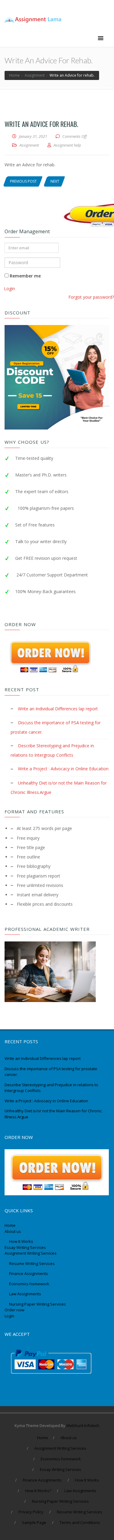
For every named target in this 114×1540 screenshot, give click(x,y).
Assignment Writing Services (31, 1253)
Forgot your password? (91, 297)
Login (9, 288)
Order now (14, 1310)
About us (13, 1231)
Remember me (25, 276)
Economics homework (29, 1283)
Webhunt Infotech (82, 1425)
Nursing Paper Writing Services (38, 1304)
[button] (100, 38)
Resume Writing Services (32, 1263)
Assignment (29, 145)
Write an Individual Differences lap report (58, 709)
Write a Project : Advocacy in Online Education (63, 769)
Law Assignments (25, 1293)
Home (10, 1225)
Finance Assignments (28, 1273)
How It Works (21, 1241)
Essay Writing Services (26, 1247)
